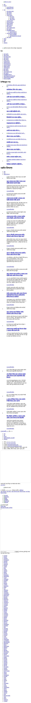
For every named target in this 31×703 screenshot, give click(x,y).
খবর (4, 435)
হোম (4, 4)
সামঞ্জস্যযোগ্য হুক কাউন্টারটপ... (14, 123)
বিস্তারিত (12, 191)
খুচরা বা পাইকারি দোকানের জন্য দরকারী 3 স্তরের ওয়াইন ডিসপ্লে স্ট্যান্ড (16, 253)
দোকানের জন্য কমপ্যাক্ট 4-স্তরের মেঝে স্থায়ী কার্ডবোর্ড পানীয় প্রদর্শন (16, 199)
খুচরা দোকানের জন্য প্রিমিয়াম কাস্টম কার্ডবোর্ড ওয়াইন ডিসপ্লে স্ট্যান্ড (15, 312)
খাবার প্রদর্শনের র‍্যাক (15, 491)
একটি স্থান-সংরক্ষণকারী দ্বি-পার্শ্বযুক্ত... (16, 97)
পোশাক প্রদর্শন (9, 15)
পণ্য (4, 10)
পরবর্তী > (5, 431)
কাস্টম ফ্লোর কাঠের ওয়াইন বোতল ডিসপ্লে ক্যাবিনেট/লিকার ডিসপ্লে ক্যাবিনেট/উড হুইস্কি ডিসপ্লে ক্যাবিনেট (17, 294)
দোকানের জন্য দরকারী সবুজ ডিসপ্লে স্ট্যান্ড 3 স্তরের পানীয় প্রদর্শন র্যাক (16, 329)
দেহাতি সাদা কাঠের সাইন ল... (13, 130)
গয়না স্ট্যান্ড (8, 491)
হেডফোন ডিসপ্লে (13, 32)
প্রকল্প (5, 40)
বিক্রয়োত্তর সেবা (10, 8)
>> (7, 431)
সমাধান (5, 38)
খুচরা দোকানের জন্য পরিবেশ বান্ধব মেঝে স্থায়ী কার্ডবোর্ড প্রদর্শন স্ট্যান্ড (16, 182)
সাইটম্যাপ (21, 490)
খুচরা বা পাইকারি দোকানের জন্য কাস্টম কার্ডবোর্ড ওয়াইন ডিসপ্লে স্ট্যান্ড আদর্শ (15, 235)
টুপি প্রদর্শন (12, 16)
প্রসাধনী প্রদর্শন (10, 21)
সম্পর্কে (5, 5)
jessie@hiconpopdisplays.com (14, 446)
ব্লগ (4, 41)
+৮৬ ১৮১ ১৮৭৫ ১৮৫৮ (10, 442)
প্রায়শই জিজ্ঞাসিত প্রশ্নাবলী (9, 438)
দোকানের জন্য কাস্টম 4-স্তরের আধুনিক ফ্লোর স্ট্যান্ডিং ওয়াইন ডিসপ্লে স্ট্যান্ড (16, 217)
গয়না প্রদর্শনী (3, 491)
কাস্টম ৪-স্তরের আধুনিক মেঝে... (14, 156)
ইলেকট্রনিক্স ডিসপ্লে (11, 30)
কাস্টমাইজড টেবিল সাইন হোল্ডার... (15, 89)
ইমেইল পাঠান (3, 506)
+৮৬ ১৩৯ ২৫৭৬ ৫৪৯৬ (11, 443)
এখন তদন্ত (3, 485)
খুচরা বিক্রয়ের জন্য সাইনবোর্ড (15, 36)
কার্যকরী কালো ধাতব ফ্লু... (13, 142)
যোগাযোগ (5, 42)
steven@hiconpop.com (12, 444)
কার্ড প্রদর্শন (9, 37)
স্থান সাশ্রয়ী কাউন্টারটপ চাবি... (14, 111)
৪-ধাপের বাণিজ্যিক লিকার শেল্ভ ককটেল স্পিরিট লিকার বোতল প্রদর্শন (16, 400)
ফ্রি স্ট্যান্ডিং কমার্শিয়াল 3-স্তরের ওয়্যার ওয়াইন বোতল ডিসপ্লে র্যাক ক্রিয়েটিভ (16, 416)
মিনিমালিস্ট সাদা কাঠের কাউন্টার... (14, 117)
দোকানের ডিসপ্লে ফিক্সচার (12, 33)
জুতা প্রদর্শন (12, 18)
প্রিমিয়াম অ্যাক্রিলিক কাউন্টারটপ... (15, 164)
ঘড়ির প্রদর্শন (9, 14)
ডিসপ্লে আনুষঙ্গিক (13, 34)
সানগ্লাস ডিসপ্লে (10, 22)
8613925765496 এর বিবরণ (6, 507)
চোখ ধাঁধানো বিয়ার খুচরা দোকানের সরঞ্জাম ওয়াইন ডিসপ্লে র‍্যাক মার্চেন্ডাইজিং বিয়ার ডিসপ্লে (16, 375)
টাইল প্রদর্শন (9, 26)
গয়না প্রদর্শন (9, 12)
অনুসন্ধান (8, 191)
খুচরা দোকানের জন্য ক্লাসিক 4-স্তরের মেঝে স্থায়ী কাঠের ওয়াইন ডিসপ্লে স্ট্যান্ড (17, 274)
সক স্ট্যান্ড (28, 491)
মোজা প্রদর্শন (12, 19)
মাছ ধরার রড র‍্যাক (10, 11)
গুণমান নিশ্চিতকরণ (10, 7)
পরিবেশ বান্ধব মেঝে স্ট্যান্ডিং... (14, 136)
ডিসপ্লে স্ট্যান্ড (3, 493)
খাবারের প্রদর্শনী (10, 23)
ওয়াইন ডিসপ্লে (10, 25)
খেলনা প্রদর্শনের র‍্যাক (11, 27)
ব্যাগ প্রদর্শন (9, 29)
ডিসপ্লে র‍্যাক (22, 491)
